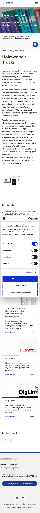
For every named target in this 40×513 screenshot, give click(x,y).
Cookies (22, 504)
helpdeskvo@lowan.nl (12, 468)
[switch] (34, 250)
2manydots (29, 507)
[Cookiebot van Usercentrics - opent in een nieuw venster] (28, 218)
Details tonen (28, 272)
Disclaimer (32, 504)
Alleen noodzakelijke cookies (20, 293)
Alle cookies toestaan (20, 279)
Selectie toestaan (20, 286)
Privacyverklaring (10, 504)
